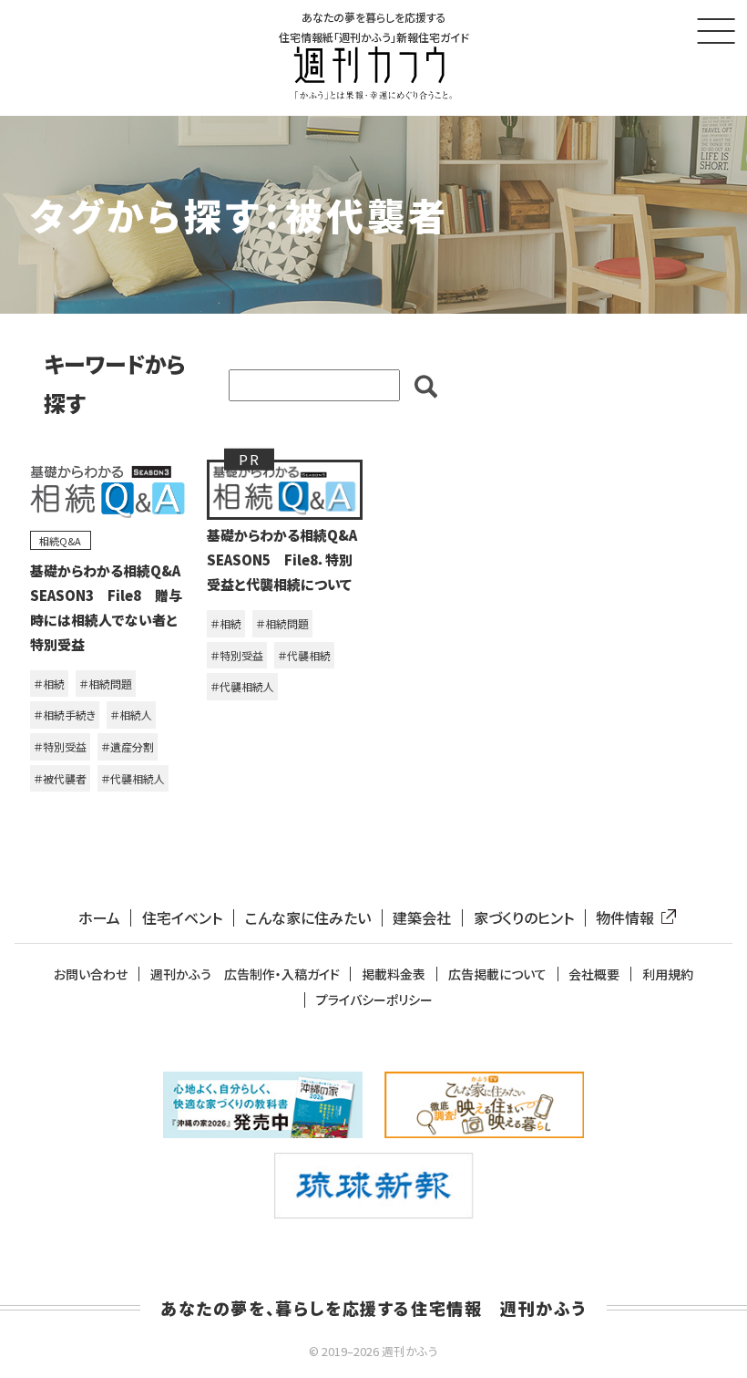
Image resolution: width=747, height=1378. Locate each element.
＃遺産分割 (127, 746)
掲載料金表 (393, 974)
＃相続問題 (105, 683)
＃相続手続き (65, 714)
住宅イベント (182, 918)
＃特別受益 (60, 746)
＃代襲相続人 (133, 778)
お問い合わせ (91, 974)
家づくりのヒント (524, 918)
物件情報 (625, 918)
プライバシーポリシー (374, 1000)
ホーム (99, 918)
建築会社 (422, 918)
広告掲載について (497, 974)
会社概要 (593, 974)
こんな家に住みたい (308, 918)
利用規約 (667, 974)
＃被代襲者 (60, 778)
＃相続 (49, 683)
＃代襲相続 (304, 655)
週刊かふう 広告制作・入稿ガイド (245, 974)
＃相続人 (131, 714)
